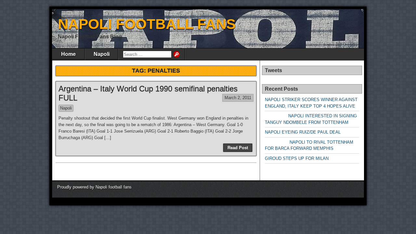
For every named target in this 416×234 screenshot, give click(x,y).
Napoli (102, 54)
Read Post (238, 147)
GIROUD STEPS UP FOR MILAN (297, 158)
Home (68, 54)
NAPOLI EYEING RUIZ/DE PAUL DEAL (303, 132)
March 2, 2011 (238, 97)
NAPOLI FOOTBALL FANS (147, 24)
